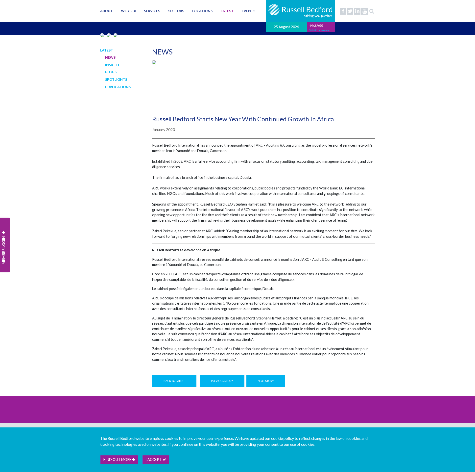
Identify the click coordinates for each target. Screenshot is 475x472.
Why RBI (128, 11)
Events (248, 11)
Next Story (266, 380)
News (110, 57)
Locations (202, 11)
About (106, 11)
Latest (227, 11)
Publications (118, 87)
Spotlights (116, 79)
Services (152, 11)
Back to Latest (174, 380)
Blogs (111, 72)
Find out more (117, 459)
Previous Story (222, 380)
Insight (112, 65)
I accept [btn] (154, 459)
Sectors (176, 11)
